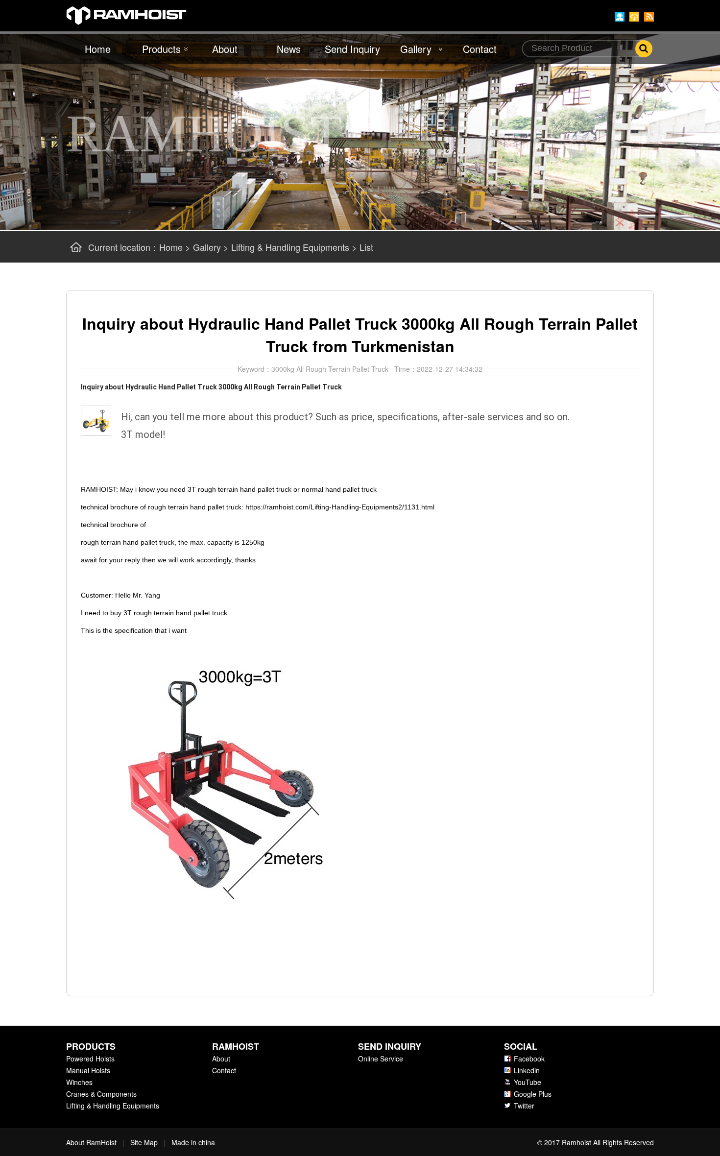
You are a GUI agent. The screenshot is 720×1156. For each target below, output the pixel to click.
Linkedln (527, 1070)
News (289, 49)
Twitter (524, 1105)
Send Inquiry (352, 49)
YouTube (527, 1082)
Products (161, 49)
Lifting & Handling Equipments (290, 247)
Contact (480, 49)
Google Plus (533, 1094)
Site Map (144, 1142)
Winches (79, 1082)
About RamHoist (91, 1142)
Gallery (416, 49)
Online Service (380, 1058)
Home (98, 49)
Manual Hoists (88, 1070)
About (225, 49)
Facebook (529, 1058)
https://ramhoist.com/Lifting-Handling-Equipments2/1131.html (339, 507)
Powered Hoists (90, 1058)
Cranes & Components (101, 1094)
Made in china (193, 1142)
